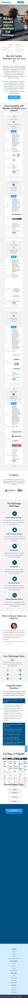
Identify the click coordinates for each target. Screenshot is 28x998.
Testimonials (14, 980)
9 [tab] (18, 493)
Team (14, 953)
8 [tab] (17, 493)
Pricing (14, 968)
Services (14, 987)
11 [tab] (21, 493)
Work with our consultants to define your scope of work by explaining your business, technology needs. (13, 662)
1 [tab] (7, 493)
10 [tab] (20, 493)
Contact (14, 956)
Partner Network (14, 970)
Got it (19, 996)
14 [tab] (14, 495)
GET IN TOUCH (14, 97)
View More (15, 173)
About (14, 951)
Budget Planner (14, 982)
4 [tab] (11, 493)
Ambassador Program (14, 958)
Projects (14, 963)
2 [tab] (8, 493)
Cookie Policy (14, 996)
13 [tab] (13, 495)
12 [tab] (11, 495)
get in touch (14, 810)
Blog (14, 975)
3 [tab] (10, 493)
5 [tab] (13, 493)
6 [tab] (14, 493)
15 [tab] (15, 495)
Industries (14, 990)
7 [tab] (15, 493)
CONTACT (20, 2)
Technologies (14, 992)
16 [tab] (17, 495)
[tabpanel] (9, 490)
